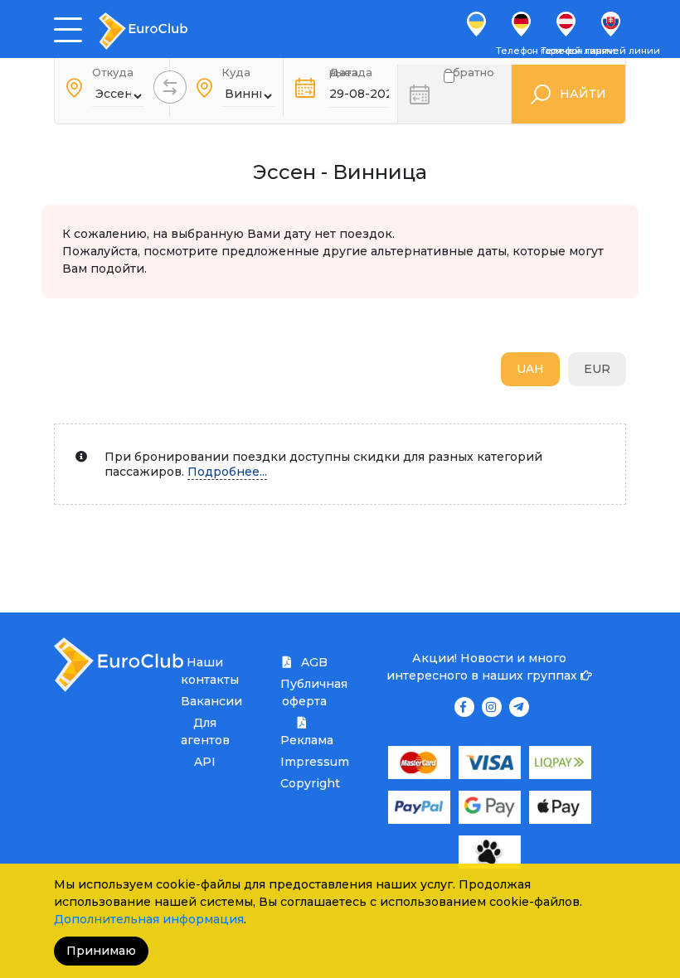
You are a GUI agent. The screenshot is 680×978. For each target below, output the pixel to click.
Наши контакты (204, 671)
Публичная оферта (304, 692)
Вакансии (204, 701)
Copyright (304, 783)
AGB (313, 662)
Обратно (469, 75)
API (205, 761)
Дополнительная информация (149, 919)
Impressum (304, 761)
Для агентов (204, 731)
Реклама (304, 740)
